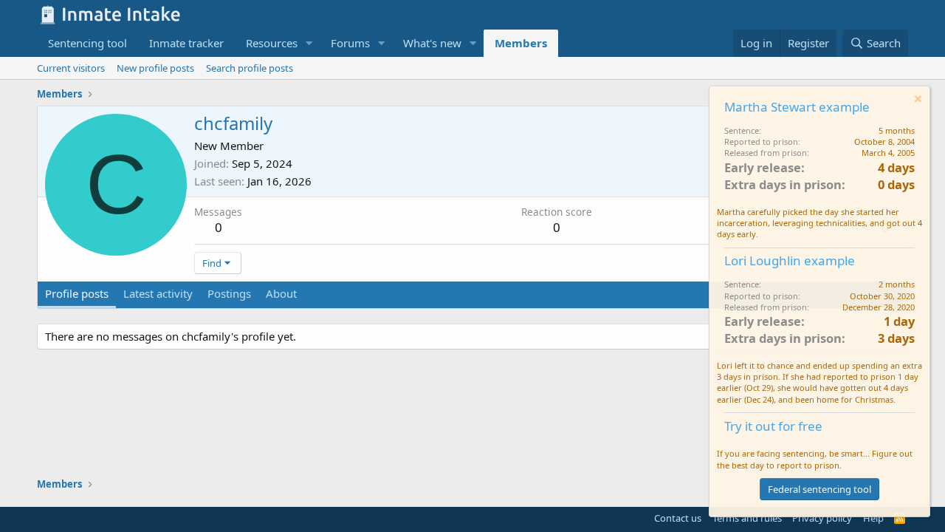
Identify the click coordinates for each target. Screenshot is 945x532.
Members (521, 42)
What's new (432, 42)
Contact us (677, 518)
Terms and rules (747, 518)
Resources (272, 42)
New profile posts (155, 68)
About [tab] (281, 293)
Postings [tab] (229, 293)
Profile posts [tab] (77, 293)
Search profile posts (249, 68)
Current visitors (71, 68)
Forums (350, 42)
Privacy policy (822, 518)
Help (873, 518)
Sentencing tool (87, 42)
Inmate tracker (186, 42)
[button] (309, 43)
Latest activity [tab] (158, 293)
